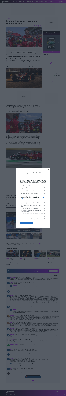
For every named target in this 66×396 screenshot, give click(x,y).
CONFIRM (26, 222)
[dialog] (33, 198)
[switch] (44, 187)
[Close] (48, 170)
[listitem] (33, 185)
